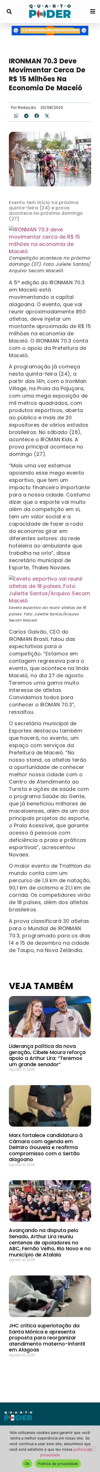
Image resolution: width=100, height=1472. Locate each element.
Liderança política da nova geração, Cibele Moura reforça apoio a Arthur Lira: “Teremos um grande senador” (47, 1055)
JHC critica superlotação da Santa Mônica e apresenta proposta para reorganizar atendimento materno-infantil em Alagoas (47, 1337)
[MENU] (93, 11)
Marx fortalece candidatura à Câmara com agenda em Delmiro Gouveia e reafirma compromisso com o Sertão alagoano (45, 1147)
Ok (27, 1463)
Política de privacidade (58, 1463)
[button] (9, 11)
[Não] (91, 1448)
